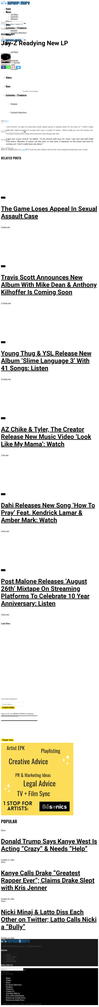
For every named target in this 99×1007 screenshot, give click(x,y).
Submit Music (11, 961)
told (23, 149)
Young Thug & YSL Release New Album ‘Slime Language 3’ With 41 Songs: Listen (46, 361)
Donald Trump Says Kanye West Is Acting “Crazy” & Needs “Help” (49, 845)
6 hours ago (5, 227)
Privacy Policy (11, 957)
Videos (8, 980)
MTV (6, 121)
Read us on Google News (15, 998)
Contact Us (10, 959)
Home (8, 8)
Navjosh (17, 62)
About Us (9, 989)
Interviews (5, 34)
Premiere (14, 30)
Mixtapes (14, 19)
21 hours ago (6, 303)
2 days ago (5, 531)
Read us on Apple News (15, 1000)
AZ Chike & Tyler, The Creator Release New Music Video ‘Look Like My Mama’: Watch (46, 437)
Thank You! (7, 740)
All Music (14, 14)
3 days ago (5, 614)
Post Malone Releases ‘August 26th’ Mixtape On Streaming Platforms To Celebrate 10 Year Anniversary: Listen (45, 592)
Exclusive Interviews (19, 33)
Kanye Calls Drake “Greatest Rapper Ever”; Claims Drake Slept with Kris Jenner (47, 880)
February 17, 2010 (8, 65)
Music (8, 11)
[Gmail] (13, 67)
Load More (5, 623)
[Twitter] (18, 67)
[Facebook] (3, 67)
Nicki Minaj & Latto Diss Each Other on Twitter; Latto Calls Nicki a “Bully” (49, 919)
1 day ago (4, 455)
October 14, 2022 (7, 938)
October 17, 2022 (7, 860)
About (8, 954)
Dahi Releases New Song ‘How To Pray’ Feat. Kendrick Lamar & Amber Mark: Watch (48, 513)
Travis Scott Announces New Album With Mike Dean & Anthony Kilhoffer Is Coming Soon (49, 285)
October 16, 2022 (7, 899)
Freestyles (14, 17)
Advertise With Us (13, 993)
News (13, 34)
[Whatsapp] (8, 67)
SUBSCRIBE (8, 707)
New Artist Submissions (15, 995)
